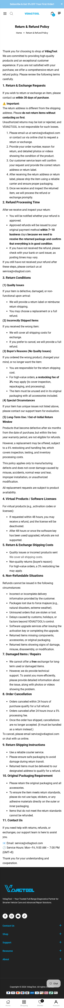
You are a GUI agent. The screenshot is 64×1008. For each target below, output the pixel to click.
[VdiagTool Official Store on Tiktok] (24, 916)
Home (19, 33)
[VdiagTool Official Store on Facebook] (5, 916)
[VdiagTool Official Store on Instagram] (11, 916)
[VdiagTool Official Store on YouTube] (18, 916)
